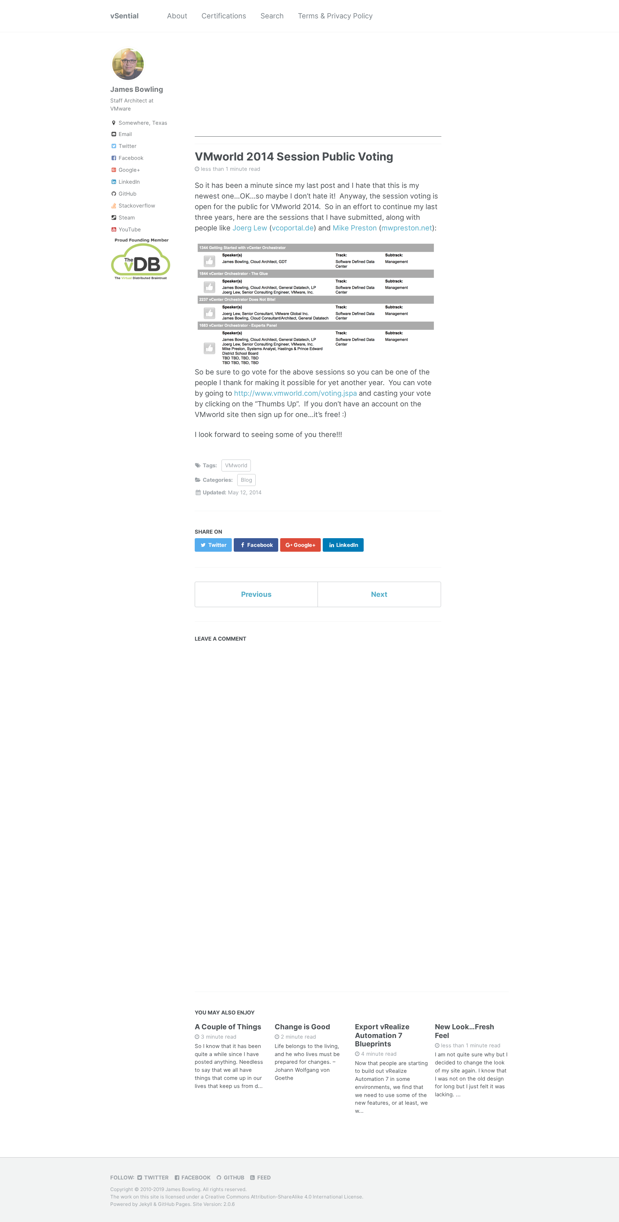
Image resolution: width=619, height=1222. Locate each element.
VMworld (236, 465)
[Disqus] (318, 726)
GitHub (126, 194)
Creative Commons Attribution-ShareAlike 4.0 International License (283, 1197)
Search (272, 16)
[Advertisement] (318, 91)
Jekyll (145, 1204)
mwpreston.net (406, 228)
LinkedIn (128, 182)
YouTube (129, 230)
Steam (126, 218)
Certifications (223, 16)
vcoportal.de (293, 228)
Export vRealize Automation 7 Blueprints (382, 1035)
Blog (246, 480)
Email (124, 134)
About (177, 16)
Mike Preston (355, 228)
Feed (263, 1177)
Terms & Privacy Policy (335, 16)
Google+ (128, 170)
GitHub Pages (174, 1204)
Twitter (126, 146)
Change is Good (302, 1027)
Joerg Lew (249, 228)
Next (379, 594)
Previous (256, 594)
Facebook (130, 158)
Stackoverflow (136, 206)
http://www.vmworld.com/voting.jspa (295, 393)
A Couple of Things (228, 1027)
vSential (124, 16)
